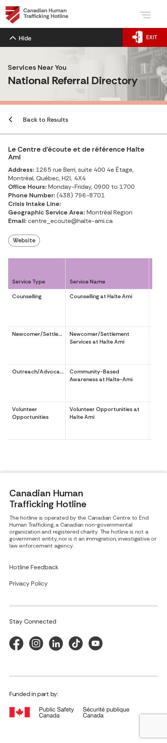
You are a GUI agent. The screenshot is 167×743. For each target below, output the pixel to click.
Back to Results (45, 120)
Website (24, 240)
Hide (25, 38)
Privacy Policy (28, 583)
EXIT (151, 37)
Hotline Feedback (34, 567)
